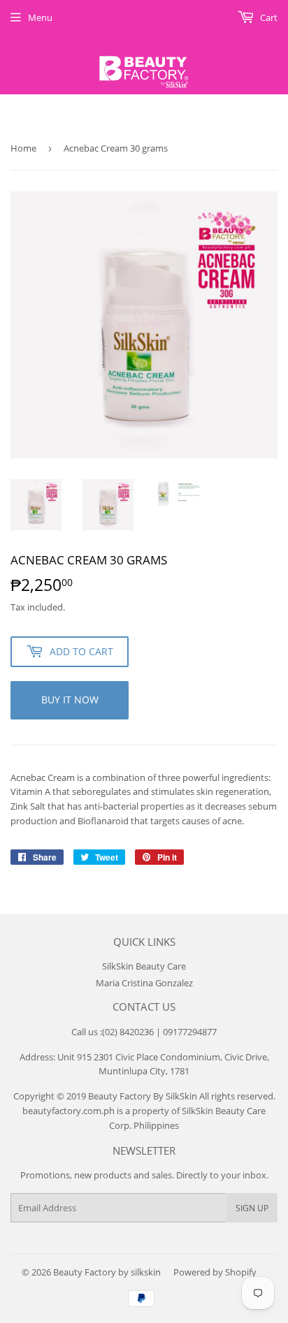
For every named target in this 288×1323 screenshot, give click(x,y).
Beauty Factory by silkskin (107, 1272)
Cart (268, 17)
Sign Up (252, 1208)
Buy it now (70, 699)
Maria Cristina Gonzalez (144, 983)
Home (23, 148)
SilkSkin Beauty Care (144, 966)
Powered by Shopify (215, 1272)
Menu (40, 17)
